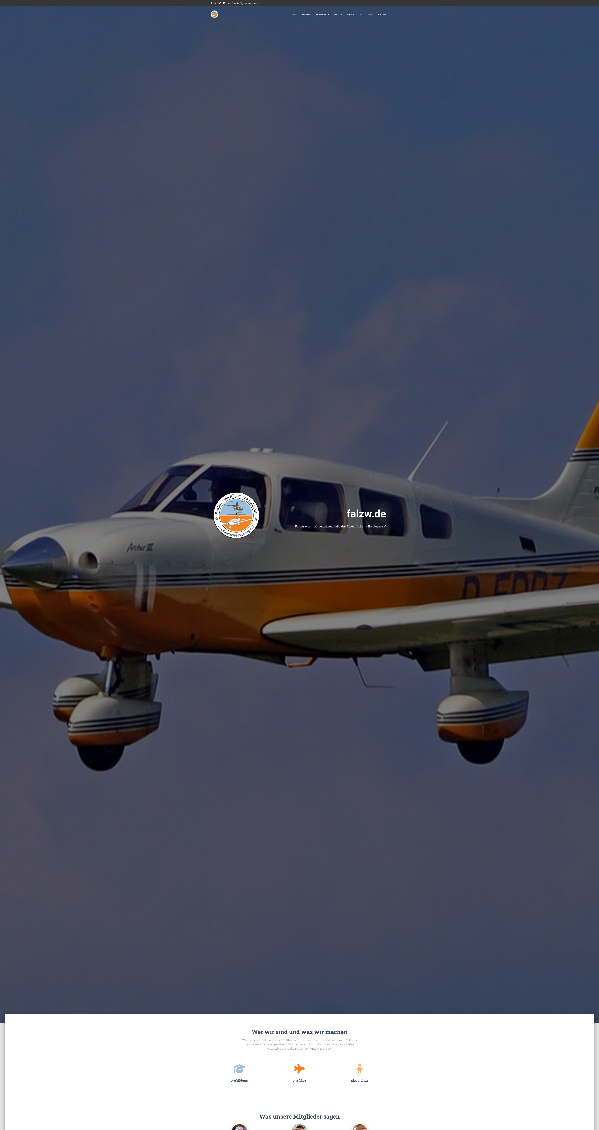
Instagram (215, 3)
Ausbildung (322, 14)
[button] (328, 14)
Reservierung (366, 14)
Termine (351, 14)
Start (294, 14)
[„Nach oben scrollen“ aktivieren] (593, 1124)
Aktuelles (306, 14)
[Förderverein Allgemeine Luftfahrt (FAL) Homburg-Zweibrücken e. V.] (214, 14)
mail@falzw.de (232, 3)
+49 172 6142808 (251, 3)
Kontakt (382, 14)
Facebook (211, 3)
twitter (219, 3)
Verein (337, 14)
